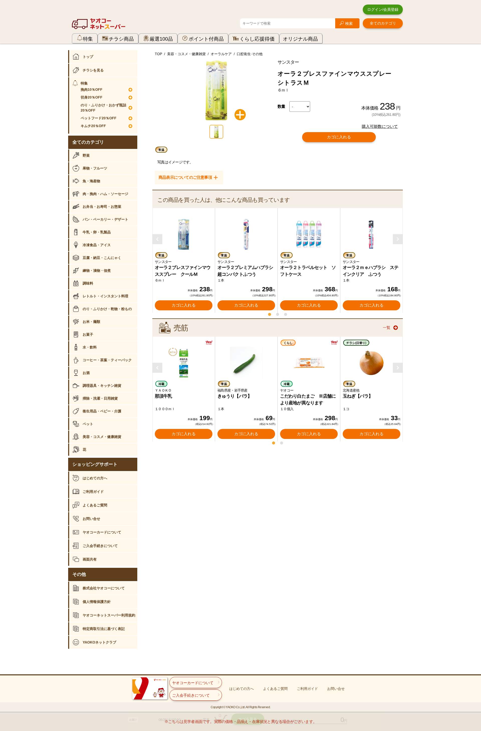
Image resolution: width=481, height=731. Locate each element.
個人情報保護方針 (97, 602)
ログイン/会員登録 (382, 9)
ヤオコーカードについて (102, 532)
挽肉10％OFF (91, 89)
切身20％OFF (91, 97)
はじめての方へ (95, 478)
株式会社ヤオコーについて (104, 588)
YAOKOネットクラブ (99, 642)
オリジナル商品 (300, 39)
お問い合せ (91, 519)
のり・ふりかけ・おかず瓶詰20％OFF (103, 107)
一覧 (386, 327)
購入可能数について (380, 126)
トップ (88, 57)
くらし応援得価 (257, 39)
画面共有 (90, 559)
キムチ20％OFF (93, 126)
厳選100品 (161, 39)
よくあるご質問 (95, 505)
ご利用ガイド (93, 492)
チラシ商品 (121, 39)
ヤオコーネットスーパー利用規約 (109, 615)
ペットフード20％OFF (98, 118)
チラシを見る (93, 70)
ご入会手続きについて (100, 546)
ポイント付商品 (206, 39)
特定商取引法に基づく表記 (104, 629)
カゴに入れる (339, 137)
